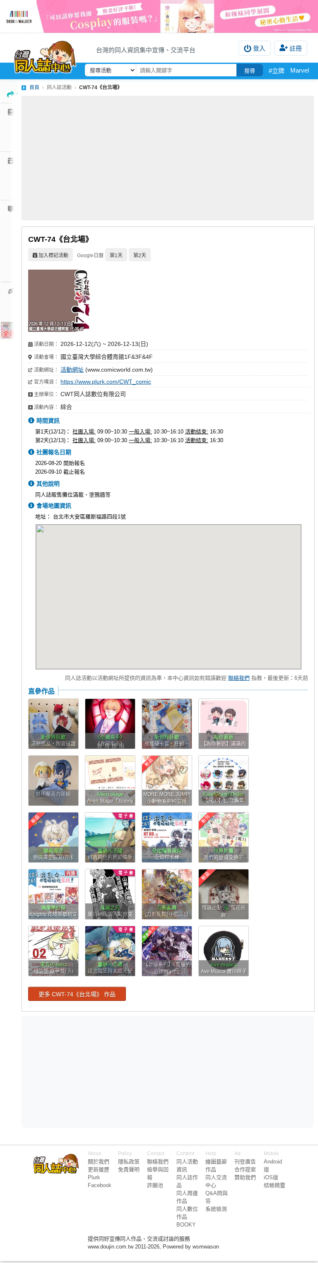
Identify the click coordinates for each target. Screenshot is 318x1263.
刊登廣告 (245, 1161)
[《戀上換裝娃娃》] (159, 16)
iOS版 (271, 1177)
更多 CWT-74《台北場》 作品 (77, 994)
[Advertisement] (168, 158)
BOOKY (186, 1225)
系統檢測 (216, 1209)
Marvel (299, 70)
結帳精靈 (274, 1185)
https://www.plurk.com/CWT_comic (105, 381)
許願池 (155, 1185)
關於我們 (98, 1161)
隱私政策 (129, 1161)
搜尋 (249, 71)
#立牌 (276, 70)
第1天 (116, 255)
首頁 (34, 87)
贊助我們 (245, 1177)
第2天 (139, 255)
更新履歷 (98, 1169)
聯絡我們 (239, 678)
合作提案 (245, 1169)
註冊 (295, 48)
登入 (259, 48)
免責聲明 (129, 1169)
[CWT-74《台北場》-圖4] (59, 330)
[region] (103, 1071)
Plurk (94, 1177)
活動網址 (72, 369)
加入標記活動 (53, 255)
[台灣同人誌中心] (45, 55)
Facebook (99, 1185)
